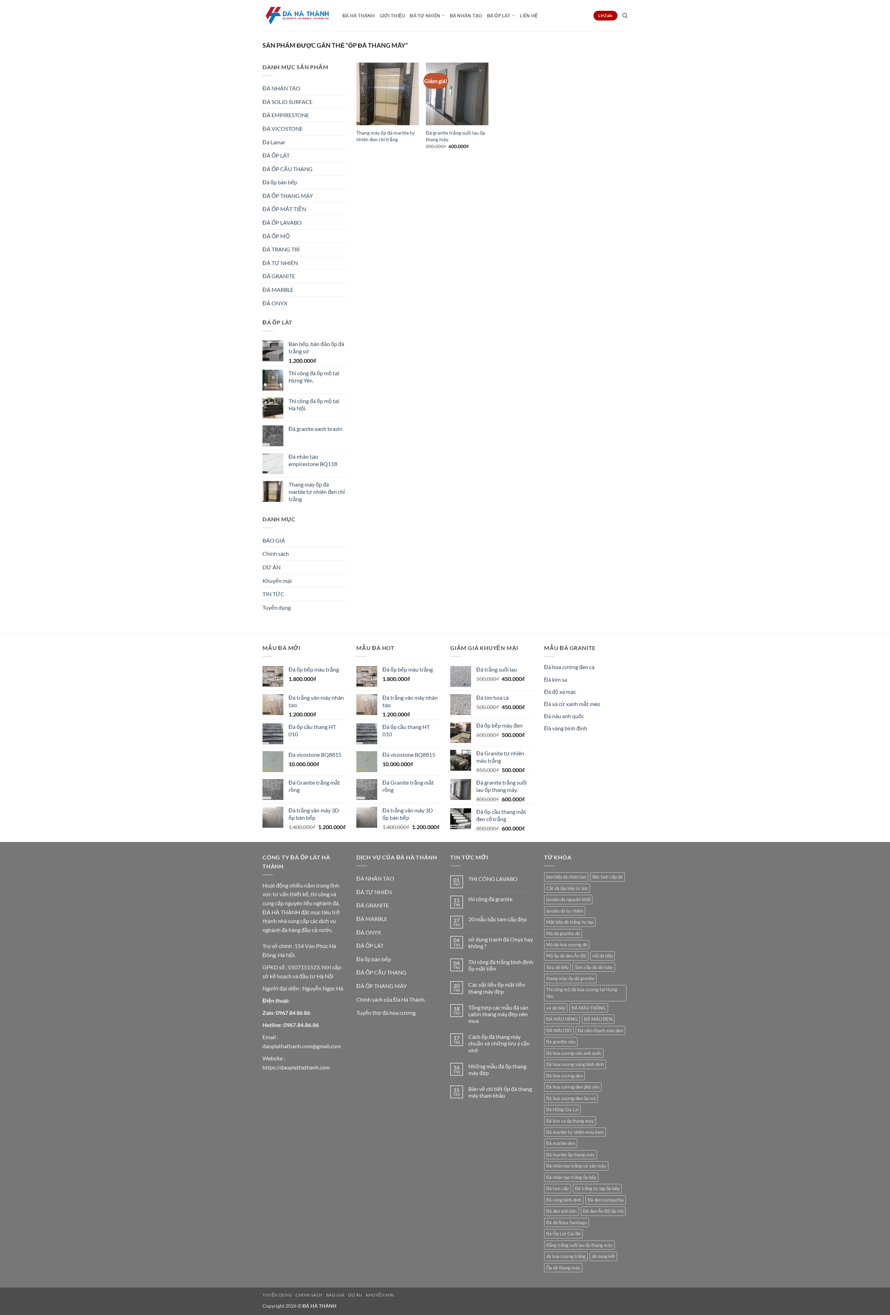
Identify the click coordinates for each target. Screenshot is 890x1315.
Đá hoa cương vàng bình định (575, 1064)
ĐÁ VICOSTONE (282, 128)
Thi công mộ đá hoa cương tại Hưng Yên (581, 993)
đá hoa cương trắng (565, 1256)
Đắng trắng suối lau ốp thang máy (579, 1245)
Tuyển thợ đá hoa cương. (386, 1012)
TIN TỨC (273, 594)
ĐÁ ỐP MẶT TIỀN (284, 209)
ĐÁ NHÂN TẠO (466, 15)
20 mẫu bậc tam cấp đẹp (497, 919)
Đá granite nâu (560, 1041)
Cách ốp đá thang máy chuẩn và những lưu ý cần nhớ (499, 1043)
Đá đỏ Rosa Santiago (566, 1222)
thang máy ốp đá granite (570, 978)
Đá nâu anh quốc (564, 716)
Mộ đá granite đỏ (563, 933)
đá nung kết (603, 1256)
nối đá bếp (602, 956)
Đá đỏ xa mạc (560, 691)
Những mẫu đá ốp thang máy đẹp (497, 1069)
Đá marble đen (560, 1143)
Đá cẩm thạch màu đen (600, 1030)
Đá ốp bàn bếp (279, 182)
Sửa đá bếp (557, 967)
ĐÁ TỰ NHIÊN (425, 15)
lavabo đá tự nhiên (564, 911)
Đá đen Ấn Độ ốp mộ (603, 1211)
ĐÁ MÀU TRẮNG (589, 1008)
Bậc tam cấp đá (607, 877)
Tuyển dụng (276, 607)
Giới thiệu (392, 15)
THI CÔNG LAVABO (493, 878)
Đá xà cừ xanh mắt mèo (572, 703)
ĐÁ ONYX (274, 303)
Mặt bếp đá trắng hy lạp (569, 922)
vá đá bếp (555, 1008)
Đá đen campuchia (606, 1200)
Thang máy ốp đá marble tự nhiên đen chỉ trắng (385, 136)
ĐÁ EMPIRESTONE (285, 115)
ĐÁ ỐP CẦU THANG (287, 169)
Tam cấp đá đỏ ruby (594, 967)
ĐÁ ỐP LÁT (498, 15)
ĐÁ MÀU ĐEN (598, 1019)
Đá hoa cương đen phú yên (572, 1087)
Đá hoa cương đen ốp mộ (571, 1098)
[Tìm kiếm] (625, 15)
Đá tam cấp (557, 1188)
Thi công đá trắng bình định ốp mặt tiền (500, 965)
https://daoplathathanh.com (296, 1067)
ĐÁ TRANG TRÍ (281, 249)
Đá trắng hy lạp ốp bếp (597, 1188)
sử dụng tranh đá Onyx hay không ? (500, 942)
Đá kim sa (555, 679)
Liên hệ (529, 15)
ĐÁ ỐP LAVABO (282, 222)
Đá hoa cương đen (564, 1076)
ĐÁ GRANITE (278, 276)
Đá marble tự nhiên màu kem (575, 1132)
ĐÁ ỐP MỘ (276, 236)
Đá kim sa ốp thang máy (570, 1121)
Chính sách (275, 553)
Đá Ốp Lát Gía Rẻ (563, 1233)
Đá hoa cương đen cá (569, 667)
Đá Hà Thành (358, 15)
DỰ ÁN (271, 567)
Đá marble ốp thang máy (570, 1154)
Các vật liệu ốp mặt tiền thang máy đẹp (496, 987)
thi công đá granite (490, 899)
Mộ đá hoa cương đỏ (566, 944)
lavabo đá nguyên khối (568, 899)
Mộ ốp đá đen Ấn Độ (566, 956)
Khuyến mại (277, 580)
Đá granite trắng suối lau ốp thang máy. (455, 136)
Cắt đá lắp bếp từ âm (567, 888)
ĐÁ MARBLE (277, 289)
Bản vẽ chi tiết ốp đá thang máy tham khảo (500, 1092)
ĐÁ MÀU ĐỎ (559, 1030)
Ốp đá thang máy (563, 1267)
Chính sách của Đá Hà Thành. (391, 999)
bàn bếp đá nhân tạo (566, 877)
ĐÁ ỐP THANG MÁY (287, 195)
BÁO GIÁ (273, 540)
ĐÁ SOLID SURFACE (287, 101)
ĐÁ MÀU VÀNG (562, 1019)
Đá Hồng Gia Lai (562, 1109)
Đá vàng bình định (565, 728)
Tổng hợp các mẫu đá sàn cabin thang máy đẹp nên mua (498, 1014)
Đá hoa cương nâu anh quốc (573, 1053)
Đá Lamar (273, 142)
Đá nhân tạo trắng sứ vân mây (576, 1166)
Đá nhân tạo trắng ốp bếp (571, 1177)
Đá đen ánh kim (561, 1211)
